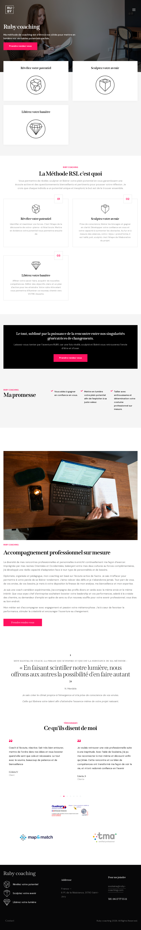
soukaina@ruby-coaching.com (117, 888)
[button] (60, 796)
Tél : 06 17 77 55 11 (117, 899)
